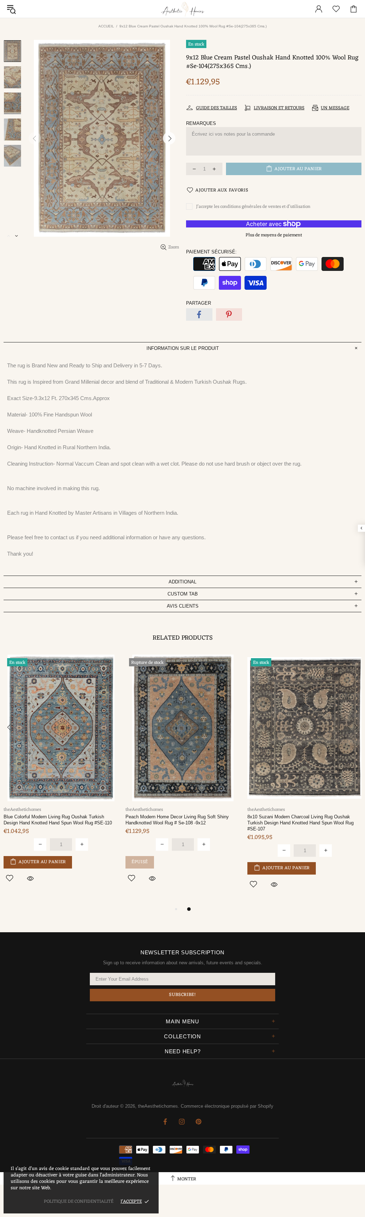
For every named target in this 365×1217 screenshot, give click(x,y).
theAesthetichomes (182, 9)
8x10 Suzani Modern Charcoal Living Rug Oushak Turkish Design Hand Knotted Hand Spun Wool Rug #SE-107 (300, 823)
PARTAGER (198, 303)
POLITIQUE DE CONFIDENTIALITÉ (78, 1201)
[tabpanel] (61, 777)
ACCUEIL (106, 26)
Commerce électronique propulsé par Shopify (227, 1106)
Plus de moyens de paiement (274, 235)
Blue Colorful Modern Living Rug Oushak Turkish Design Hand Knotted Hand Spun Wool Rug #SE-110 (58, 819)
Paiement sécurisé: (211, 252)
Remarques (201, 123)
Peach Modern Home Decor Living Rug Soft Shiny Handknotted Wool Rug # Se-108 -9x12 (177, 819)
